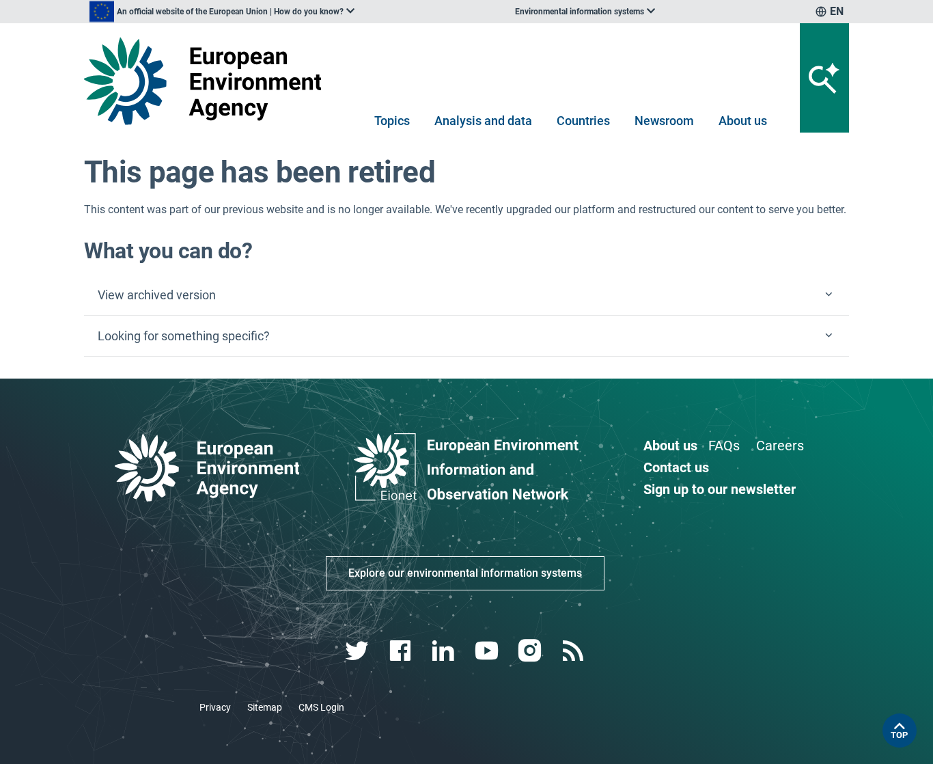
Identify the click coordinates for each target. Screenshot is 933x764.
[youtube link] (488, 651)
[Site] (208, 81)
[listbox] (222, 11)
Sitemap (264, 707)
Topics (392, 120)
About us (743, 120)
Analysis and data (483, 120)
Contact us (676, 467)
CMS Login (321, 707)
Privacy (215, 707)
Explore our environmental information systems (465, 573)
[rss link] (574, 651)
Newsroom (664, 120)
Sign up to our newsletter (719, 489)
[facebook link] (402, 651)
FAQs (724, 445)
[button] (466, 295)
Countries (583, 120)
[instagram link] (531, 651)
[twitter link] (358, 651)
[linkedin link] (445, 651)
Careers (780, 445)
